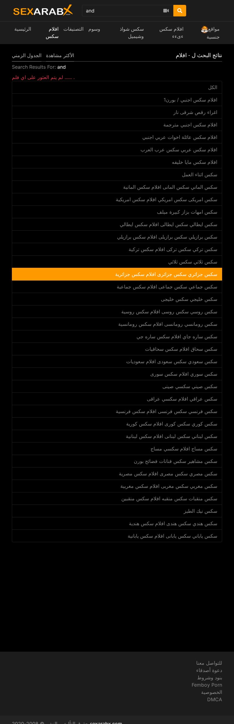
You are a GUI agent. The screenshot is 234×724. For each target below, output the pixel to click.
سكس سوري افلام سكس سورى (183, 374)
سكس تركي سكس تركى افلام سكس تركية (173, 249)
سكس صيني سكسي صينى (189, 386)
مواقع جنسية (213, 33)
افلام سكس (52, 32)
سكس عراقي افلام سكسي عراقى (182, 399)
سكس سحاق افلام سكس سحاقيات (181, 349)
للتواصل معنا (209, 663)
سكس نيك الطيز (200, 511)
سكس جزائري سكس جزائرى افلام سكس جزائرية (166, 274)
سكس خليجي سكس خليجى (189, 299)
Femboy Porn (207, 685)
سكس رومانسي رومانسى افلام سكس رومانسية (167, 324)
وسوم (94, 29)
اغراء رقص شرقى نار (195, 112)
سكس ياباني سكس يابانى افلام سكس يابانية (172, 536)
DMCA (214, 699)
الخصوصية (211, 692)
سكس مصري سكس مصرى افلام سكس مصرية (168, 474)
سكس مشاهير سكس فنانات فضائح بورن (175, 461)
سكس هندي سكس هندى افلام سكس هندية (173, 523)
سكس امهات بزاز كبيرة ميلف (187, 212)
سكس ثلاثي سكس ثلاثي (192, 262)
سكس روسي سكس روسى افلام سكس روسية (169, 312)
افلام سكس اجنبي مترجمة (190, 125)
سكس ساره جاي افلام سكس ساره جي (176, 336)
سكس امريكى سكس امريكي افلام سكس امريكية (166, 199)
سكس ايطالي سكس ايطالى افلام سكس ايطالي (168, 224)
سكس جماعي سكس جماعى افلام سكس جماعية (167, 287)
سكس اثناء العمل (199, 174)
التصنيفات (73, 29)
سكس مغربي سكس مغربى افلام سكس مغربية (168, 486)
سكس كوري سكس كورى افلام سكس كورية (171, 424)
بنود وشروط (209, 677)
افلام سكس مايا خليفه (194, 162)
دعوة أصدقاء (209, 670)
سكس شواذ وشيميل (132, 32)
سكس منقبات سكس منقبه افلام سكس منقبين (169, 498)
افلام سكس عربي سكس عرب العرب (178, 150)
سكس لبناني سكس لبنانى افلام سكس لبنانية (171, 436)
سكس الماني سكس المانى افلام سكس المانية (170, 187)
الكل (212, 87)
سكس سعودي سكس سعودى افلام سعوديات (171, 361)
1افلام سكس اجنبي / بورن (190, 100)
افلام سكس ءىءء (171, 32)
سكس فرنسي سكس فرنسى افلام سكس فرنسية (166, 411)
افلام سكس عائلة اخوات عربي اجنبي (179, 137)
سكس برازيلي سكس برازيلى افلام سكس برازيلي (167, 237)
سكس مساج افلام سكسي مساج (184, 449)
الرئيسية (22, 29)
